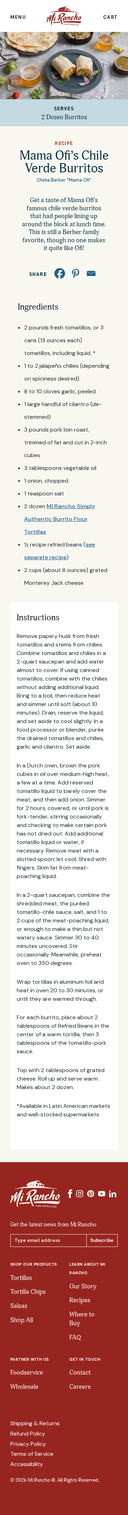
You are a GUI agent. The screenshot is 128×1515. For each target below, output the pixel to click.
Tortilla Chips (28, 1292)
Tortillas (21, 1278)
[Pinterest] (75, 273)
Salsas (18, 1306)
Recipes (79, 1300)
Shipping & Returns (35, 1423)
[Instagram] (79, 1193)
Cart (110, 17)
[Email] (91, 273)
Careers (80, 1387)
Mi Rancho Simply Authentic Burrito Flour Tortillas (59, 519)
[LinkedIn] (112, 1194)
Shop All (21, 1320)
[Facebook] (60, 273)
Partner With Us (29, 1359)
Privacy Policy (28, 1444)
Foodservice (26, 1373)
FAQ (75, 1337)
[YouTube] (101, 1194)
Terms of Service (31, 1454)
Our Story (82, 1286)
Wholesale (24, 1387)
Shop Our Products (33, 1264)
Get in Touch (84, 1359)
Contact (80, 1373)
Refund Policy (27, 1433)
